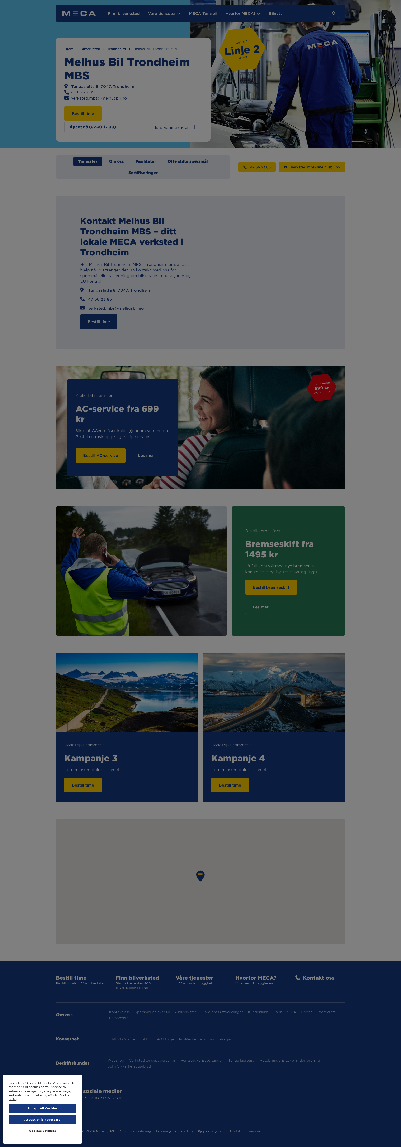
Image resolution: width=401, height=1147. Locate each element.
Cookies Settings (42, 1130)
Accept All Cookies (43, 1108)
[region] (42, 1109)
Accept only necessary (42, 1119)
